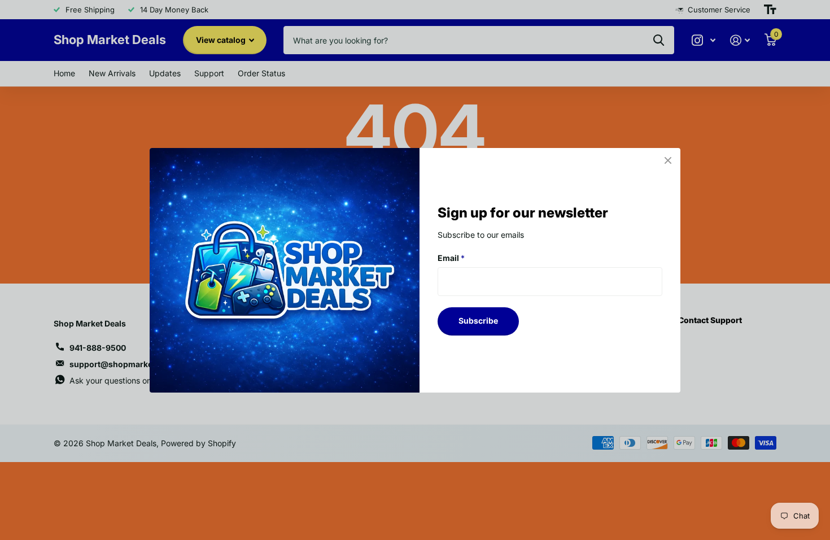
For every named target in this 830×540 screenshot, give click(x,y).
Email (451, 257)
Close (668, 160)
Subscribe (478, 320)
